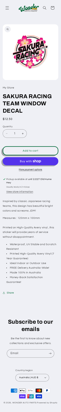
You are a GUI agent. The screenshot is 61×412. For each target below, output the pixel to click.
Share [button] (10, 293)
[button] (7, 8)
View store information (19, 191)
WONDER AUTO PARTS (24, 403)
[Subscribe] (50, 353)
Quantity (8, 126)
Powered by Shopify (47, 403)
